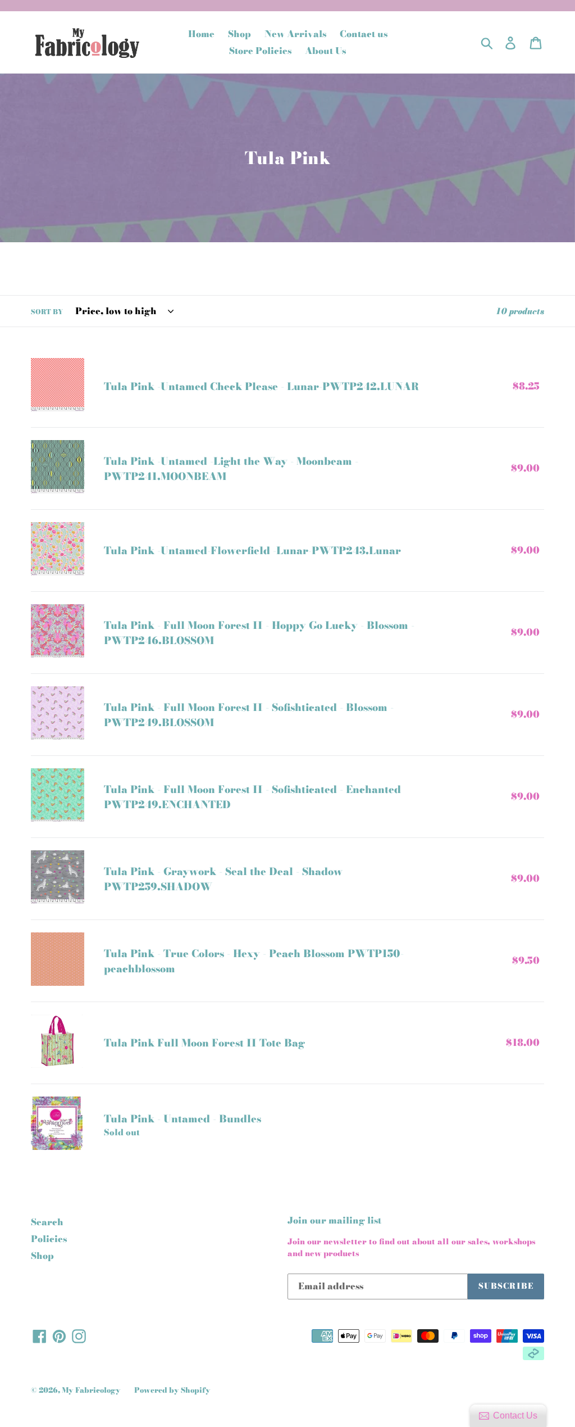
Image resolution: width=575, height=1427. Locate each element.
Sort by (47, 312)
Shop (42, 1255)
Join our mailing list (334, 1220)
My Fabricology (91, 1390)
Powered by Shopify (172, 1390)
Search (47, 1222)
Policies (49, 1238)
